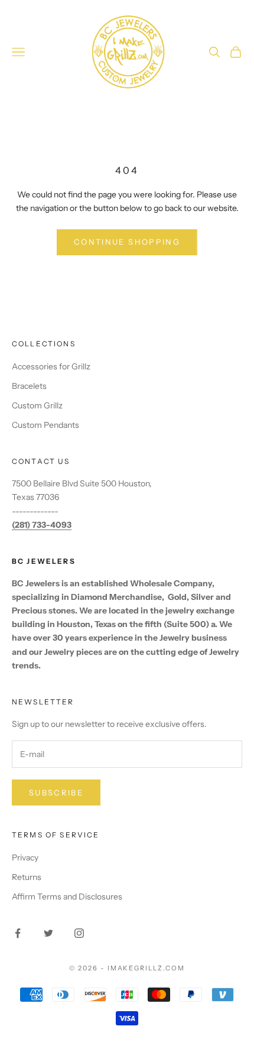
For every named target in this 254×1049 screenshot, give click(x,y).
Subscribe (56, 792)
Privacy (25, 857)
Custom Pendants (45, 425)
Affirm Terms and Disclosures (67, 896)
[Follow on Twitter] (48, 933)
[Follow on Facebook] (18, 933)
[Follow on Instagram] (79, 933)
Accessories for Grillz (51, 366)
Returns (26, 877)
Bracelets (29, 386)
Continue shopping (127, 241)
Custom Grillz (37, 405)
